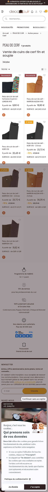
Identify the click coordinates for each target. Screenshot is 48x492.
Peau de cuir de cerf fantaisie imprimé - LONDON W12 (10, 99)
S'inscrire (34, 391)
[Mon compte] (36, 12)
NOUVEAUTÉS (7, 27)
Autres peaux (33, 33)
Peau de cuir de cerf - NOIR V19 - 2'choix (35, 144)
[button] (32, 12)
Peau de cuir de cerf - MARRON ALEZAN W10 (35, 100)
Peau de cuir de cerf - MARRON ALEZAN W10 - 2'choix (36, 193)
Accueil (6, 33)
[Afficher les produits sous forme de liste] (45, 69)
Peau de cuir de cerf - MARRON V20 (10, 242)
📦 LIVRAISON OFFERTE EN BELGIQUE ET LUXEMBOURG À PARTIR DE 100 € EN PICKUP (24, 2)
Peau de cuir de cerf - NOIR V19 (10, 147)
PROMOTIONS (23, 27)
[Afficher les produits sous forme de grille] (42, 69)
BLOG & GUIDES (40, 27)
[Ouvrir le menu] (2, 11)
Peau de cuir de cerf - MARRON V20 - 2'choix (11, 194)
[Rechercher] (6, 19)
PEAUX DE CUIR (18, 33)
